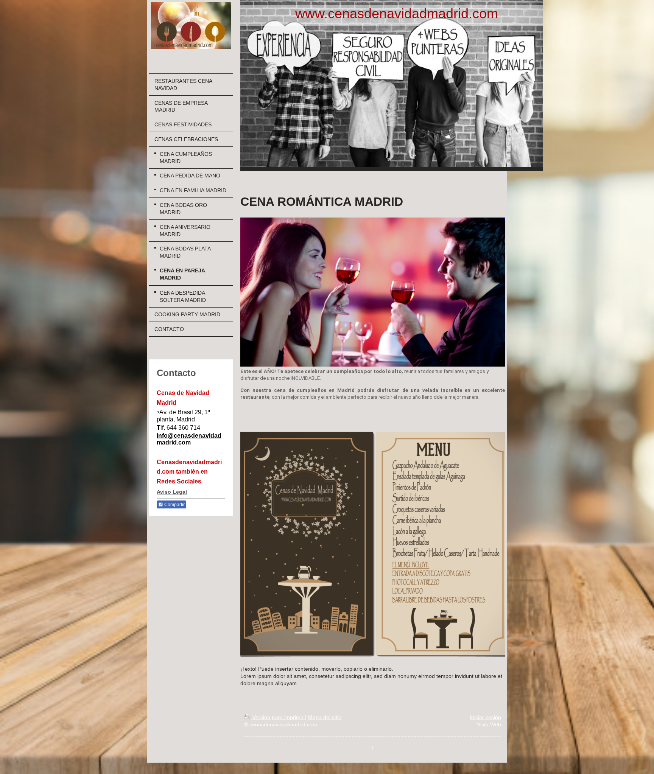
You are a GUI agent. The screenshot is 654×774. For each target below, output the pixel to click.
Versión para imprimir (278, 717)
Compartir (174, 504)
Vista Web (489, 724)
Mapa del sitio (324, 717)
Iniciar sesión (485, 717)
